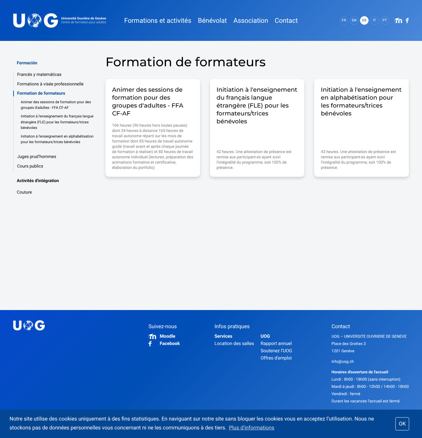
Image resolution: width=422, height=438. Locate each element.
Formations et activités (157, 20)
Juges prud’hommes (36, 156)
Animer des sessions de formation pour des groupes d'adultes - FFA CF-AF (56, 105)
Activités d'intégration (38, 180)
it (374, 20)
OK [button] (402, 424)
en (354, 20)
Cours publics (30, 166)
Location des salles (234, 343)
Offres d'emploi (275, 358)
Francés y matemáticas (39, 74)
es (364, 20)
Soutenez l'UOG (276, 351)
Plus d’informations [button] (251, 427)
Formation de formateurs (41, 93)
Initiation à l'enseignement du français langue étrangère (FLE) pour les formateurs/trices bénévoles (57, 122)
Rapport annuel (276, 343)
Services (223, 336)
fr (344, 20)
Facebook (170, 343)
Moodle (167, 336)
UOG (265, 336)
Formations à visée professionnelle (50, 84)
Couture (24, 192)
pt (384, 20)
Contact (286, 20)
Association (250, 20)
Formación (27, 63)
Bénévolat (212, 20)
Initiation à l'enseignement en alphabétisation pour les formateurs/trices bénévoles (57, 139)
